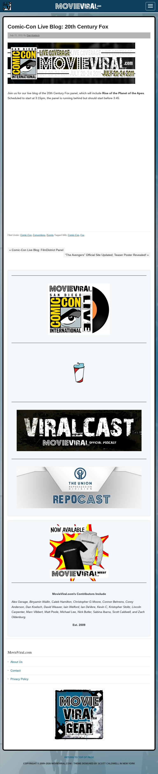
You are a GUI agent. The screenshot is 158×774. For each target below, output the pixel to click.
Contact (15, 670)
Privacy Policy (19, 679)
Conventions (39, 235)
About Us (16, 661)
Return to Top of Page (79, 757)
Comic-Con (26, 235)
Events (50, 235)
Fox (82, 235)
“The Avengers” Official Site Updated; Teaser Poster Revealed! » (107, 255)
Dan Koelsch (33, 35)
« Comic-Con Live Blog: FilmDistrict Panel (36, 250)
